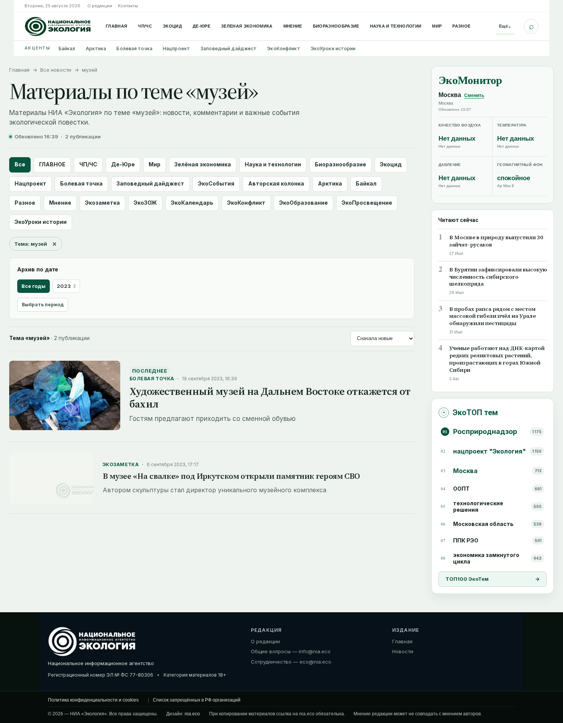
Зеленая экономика (247, 26)
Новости (402, 651)
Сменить (474, 95)
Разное (461, 26)
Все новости (55, 70)
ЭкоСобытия (216, 183)
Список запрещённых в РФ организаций (197, 700)
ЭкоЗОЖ (145, 202)
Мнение (292, 26)
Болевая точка (134, 48)
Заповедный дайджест (228, 48)
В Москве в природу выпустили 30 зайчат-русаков (496, 241)
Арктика (96, 48)
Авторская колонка (276, 183)
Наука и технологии (396, 26)
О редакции (99, 5)
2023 (66, 286)
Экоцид (172, 26)
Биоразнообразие (336, 26)
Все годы (33, 286)
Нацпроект (176, 48)
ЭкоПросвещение (367, 202)
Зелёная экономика (202, 164)
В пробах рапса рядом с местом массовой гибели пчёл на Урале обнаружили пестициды (492, 316)
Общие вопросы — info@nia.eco (291, 651)
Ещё (505, 26)
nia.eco (192, 713)
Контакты (128, 5)
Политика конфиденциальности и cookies (93, 700)
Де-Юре (201, 26)
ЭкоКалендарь (192, 202)
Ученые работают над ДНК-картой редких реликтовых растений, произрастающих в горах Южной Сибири (497, 359)
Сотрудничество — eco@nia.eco (291, 662)
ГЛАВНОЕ (52, 164)
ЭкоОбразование (303, 202)
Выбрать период (43, 304)
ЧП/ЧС (145, 26)
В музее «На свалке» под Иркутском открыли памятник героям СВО (231, 475)
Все (20, 164)
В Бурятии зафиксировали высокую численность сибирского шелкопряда (498, 277)
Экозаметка (102, 202)
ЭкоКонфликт (283, 48)
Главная (116, 26)
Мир (437, 26)
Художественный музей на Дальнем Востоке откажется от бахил (270, 397)
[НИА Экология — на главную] (58, 26)
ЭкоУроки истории (333, 48)
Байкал (67, 48)
